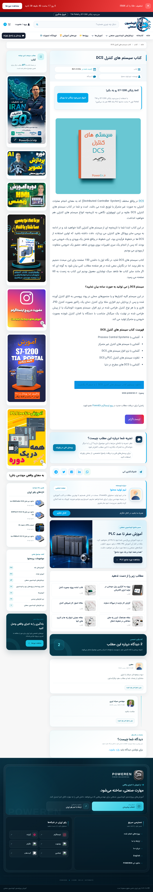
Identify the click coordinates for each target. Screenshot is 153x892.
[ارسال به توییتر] (64, 472)
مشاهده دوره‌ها (12, 6)
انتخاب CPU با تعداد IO (26, 525)
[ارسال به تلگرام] (56, 472)
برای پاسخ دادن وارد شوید (133, 688)
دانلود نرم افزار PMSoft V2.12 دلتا (22, 536)
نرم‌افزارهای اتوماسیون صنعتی (121, 35)
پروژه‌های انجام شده (132, 833)
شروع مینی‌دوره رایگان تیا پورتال (73, 97)
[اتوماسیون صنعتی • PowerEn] (136, 24)
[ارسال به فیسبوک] (71, 472)
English (136, 855)
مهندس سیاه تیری (117, 701)
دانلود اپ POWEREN (131, 863)
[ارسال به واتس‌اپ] (87, 472)
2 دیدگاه (89, 76)
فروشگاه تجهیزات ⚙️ (48, 35)
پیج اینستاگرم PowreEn (102, 405)
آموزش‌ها (98, 35)
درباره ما (136, 848)
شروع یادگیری (60, 14)
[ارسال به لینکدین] (79, 472)
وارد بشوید (114, 750)
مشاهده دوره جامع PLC (130, 559)
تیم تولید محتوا (126, 76)
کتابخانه (139, 35)
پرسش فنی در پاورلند (64, 447)
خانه (148, 35)
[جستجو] (37, 24)
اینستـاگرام (134, 419)
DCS (141, 201)
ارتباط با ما (136, 841)
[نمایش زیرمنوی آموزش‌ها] (92, 35)
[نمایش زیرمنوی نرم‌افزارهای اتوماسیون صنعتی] (106, 35)
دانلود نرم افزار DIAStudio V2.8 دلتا (22, 501)
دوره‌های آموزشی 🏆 (68, 35)
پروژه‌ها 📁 (83, 35)
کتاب (135, 44)
